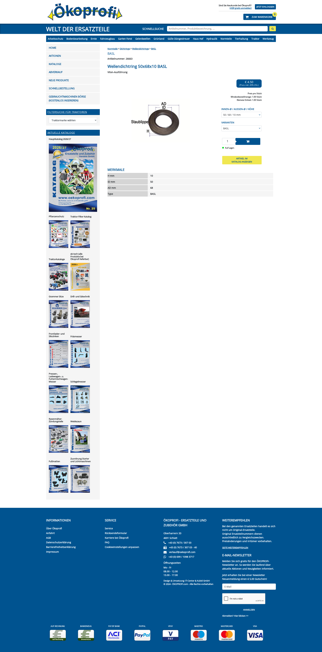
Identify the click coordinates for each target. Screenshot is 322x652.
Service (109, 528)
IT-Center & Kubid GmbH (197, 580)
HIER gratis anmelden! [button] (241, 8)
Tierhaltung (241, 38)
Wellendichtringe (140, 48)
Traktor (255, 38)
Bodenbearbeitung (77, 38)
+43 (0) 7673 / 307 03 (179, 542)
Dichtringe (125, 48)
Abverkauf (56, 72)
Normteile (226, 38)
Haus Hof (198, 38)
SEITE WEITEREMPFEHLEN (235, 547)
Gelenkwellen (142, 38)
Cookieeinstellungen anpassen (122, 547)
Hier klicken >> (241, 615)
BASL (153, 48)
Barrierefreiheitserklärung (61, 547)
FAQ (107, 542)
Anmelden (249, 609)
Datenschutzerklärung (58, 542)
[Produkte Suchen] (272, 28)
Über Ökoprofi (54, 528)
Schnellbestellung (62, 88)
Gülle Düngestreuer (179, 38)
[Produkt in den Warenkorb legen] (247, 141)
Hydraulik (211, 38)
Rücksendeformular (116, 533)
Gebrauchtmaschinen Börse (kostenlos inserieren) (67, 98)
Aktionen (55, 55)
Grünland (159, 38)
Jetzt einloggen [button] (265, 6)
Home (52, 47)
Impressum (52, 551)
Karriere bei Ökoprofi (116, 537)
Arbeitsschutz (55, 38)
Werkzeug (268, 38)
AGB (48, 537)
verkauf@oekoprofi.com (182, 552)
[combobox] (217, 28)
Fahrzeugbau (107, 38)
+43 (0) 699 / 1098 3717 (181, 556)
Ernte (94, 38)
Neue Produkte (59, 80)
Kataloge (55, 64)
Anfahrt (50, 533)
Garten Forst (125, 38)
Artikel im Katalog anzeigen (242, 160)
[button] (259, 17)
